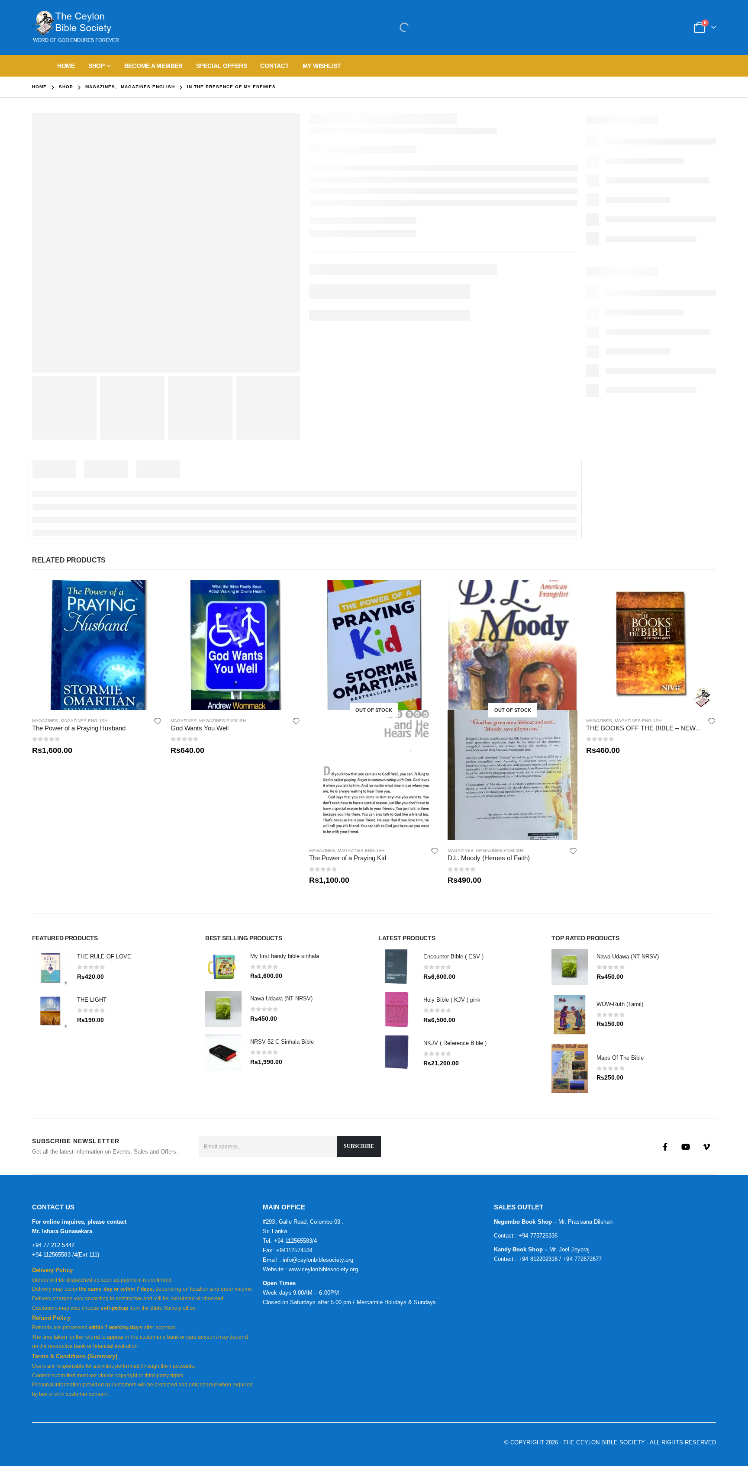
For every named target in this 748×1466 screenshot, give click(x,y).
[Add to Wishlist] (157, 721)
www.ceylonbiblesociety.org (323, 1269)
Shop (96, 65)
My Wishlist (322, 65)
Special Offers (221, 65)
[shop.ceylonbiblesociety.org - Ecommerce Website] (75, 27)
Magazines (45, 720)
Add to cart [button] (147, 594)
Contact (274, 65)
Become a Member (153, 65)
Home (66, 65)
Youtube (685, 1146)
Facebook (665, 1146)
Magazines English (84, 720)
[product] (97, 645)
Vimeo (706, 1146)
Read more (424, 594)
